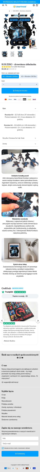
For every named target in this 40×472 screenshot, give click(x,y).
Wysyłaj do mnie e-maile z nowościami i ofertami (17, 448)
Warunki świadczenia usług (11, 416)
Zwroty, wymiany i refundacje (11, 407)
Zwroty (5, 144)
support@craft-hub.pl (10, 382)
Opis (4, 108)
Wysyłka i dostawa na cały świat (13, 138)
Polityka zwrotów (7, 404)
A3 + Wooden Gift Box (28, 76)
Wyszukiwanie (7, 401)
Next (36, 31)
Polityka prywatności (9, 410)
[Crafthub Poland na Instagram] (20, 358)
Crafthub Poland (24, 465)
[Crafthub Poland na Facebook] (17, 358)
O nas (4, 395)
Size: (10, 73)
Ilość (3, 81)
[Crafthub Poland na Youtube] (22, 358)
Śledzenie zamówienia (9, 419)
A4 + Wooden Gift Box (10, 76)
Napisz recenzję (18, 296)
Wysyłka (4, 413)
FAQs (3, 398)
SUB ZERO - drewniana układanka (22, 11)
